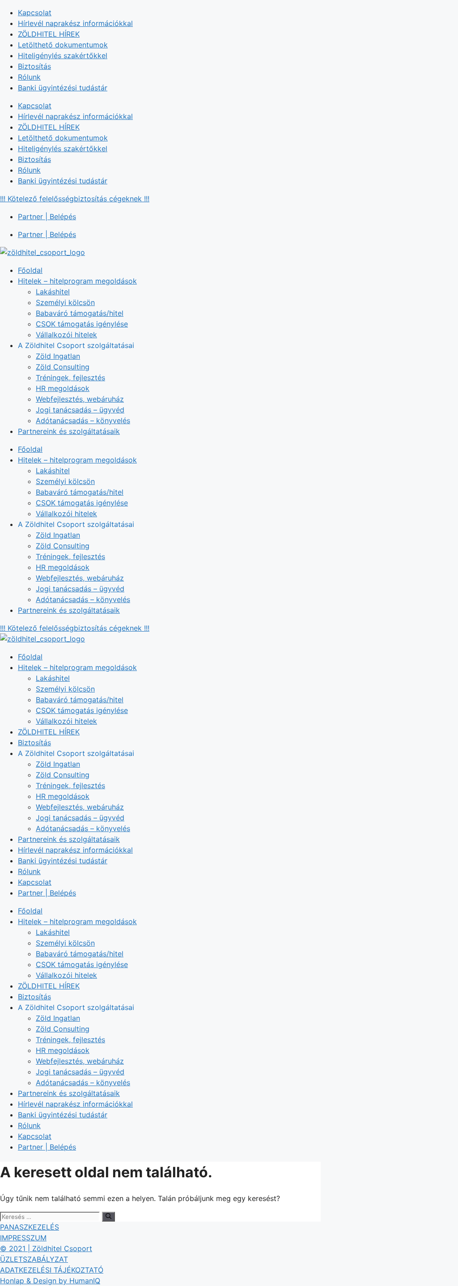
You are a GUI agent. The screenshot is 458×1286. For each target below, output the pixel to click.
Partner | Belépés (47, 216)
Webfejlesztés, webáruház (80, 399)
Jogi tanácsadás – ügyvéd (80, 409)
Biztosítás (34, 66)
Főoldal (30, 270)
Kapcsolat (34, 12)
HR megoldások (62, 388)
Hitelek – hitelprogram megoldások (77, 280)
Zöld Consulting (62, 366)
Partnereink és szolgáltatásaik (69, 431)
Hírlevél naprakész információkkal (75, 23)
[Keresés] (108, 1217)
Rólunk (29, 76)
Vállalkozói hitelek (66, 334)
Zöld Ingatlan (58, 356)
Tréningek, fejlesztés (70, 377)
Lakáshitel (53, 291)
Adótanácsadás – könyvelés (83, 420)
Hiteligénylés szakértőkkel (62, 55)
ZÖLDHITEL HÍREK (49, 34)
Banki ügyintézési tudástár (62, 87)
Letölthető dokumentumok (63, 44)
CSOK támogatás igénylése (82, 323)
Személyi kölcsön (65, 302)
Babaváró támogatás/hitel (79, 313)
